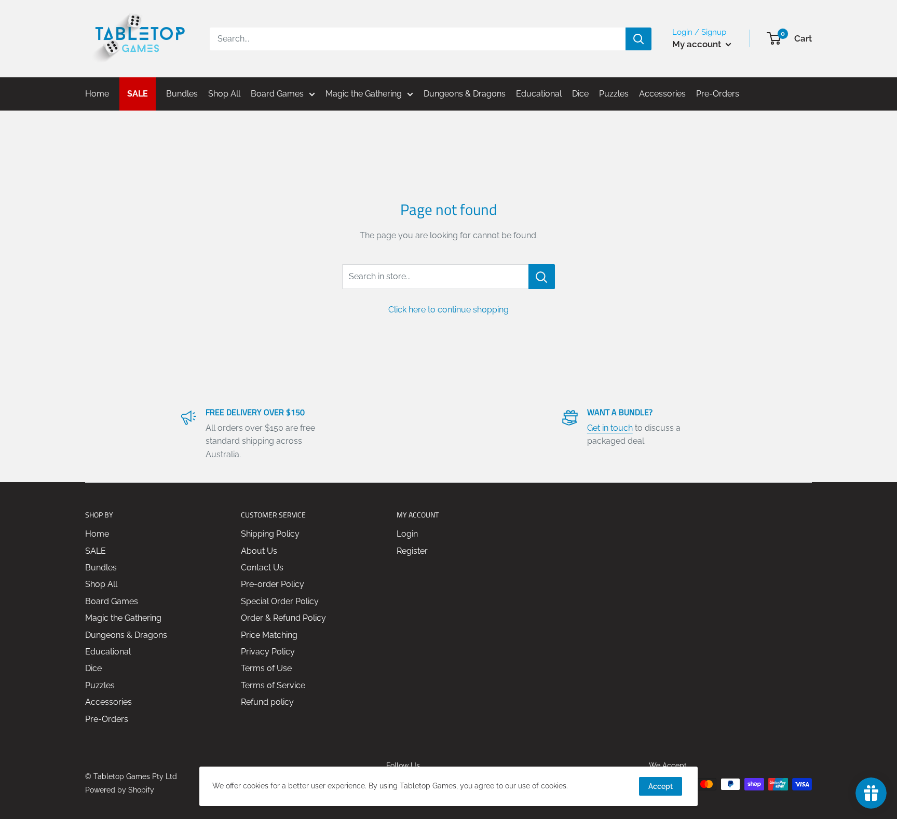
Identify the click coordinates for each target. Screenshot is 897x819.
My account (697, 44)
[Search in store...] (541, 276)
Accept (660, 786)
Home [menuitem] (97, 94)
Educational (108, 652)
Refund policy (267, 702)
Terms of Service (273, 685)
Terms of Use (266, 668)
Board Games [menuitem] (277, 94)
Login (407, 534)
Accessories (108, 702)
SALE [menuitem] (137, 94)
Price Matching (269, 635)
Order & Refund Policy (283, 618)
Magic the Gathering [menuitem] (363, 94)
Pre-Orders (106, 719)
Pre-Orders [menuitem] (717, 94)
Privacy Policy (268, 652)
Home (97, 534)
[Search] (638, 39)
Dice (93, 668)
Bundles (101, 567)
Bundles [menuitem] (182, 94)
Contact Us (262, 567)
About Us (259, 551)
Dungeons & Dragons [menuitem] (465, 94)
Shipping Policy (270, 534)
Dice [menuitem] (580, 94)
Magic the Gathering (123, 618)
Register (412, 551)
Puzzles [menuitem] (614, 94)
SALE (95, 551)
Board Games (111, 601)
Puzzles (100, 685)
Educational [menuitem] (539, 94)
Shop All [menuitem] (224, 94)
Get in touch (610, 428)
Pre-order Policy (272, 584)
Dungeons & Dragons (126, 635)
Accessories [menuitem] (662, 94)
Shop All (101, 584)
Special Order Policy (280, 601)
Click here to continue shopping (448, 310)
